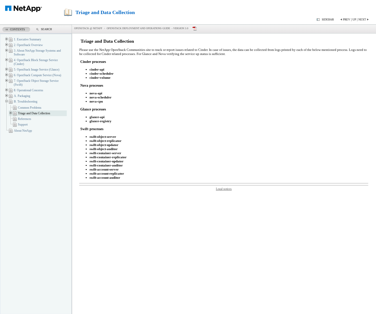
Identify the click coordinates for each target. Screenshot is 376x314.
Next (362, 19)
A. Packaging (22, 96)
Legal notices (224, 189)
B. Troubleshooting (25, 101)
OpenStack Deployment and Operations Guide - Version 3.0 (147, 28)
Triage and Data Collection (34, 113)
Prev (346, 19)
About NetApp (23, 130)
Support (23, 124)
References (24, 119)
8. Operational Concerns (28, 90)
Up (354, 19)
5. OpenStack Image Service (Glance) (36, 69)
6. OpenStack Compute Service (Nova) (37, 75)
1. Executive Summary (27, 39)
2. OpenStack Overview (28, 45)
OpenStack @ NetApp (88, 28)
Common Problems (29, 107)
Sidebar (328, 19)
